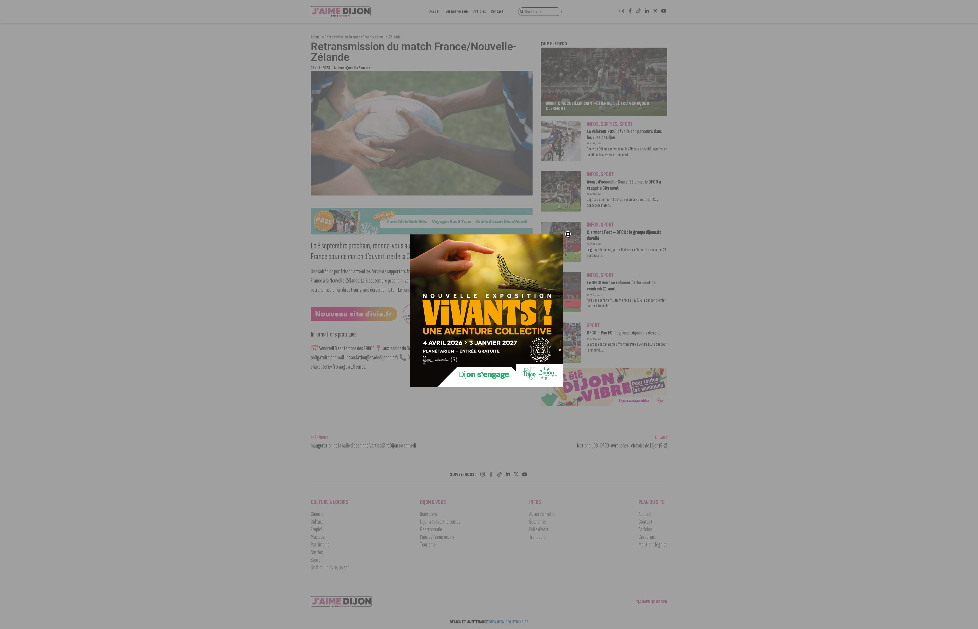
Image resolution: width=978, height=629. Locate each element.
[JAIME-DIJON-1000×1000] (486, 385)
